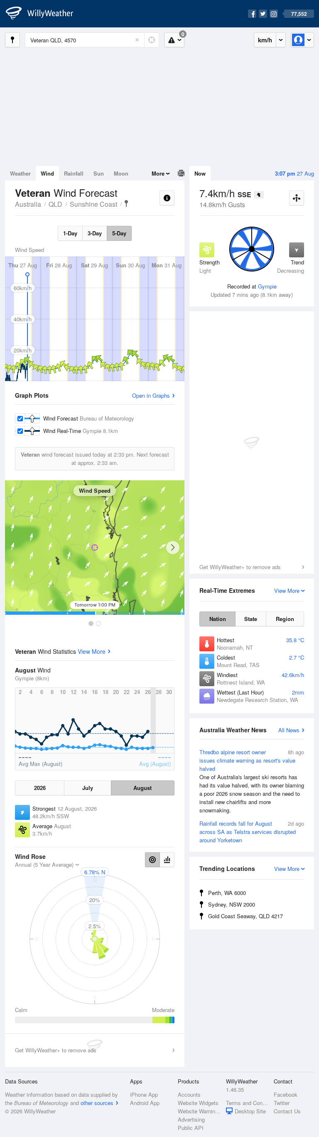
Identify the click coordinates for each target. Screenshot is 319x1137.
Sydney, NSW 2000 (231, 904)
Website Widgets (198, 1103)
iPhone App (144, 1094)
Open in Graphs (151, 395)
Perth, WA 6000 (227, 893)
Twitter (282, 1103)
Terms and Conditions (247, 1103)
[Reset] (137, 40)
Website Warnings (199, 1111)
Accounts (189, 1094)
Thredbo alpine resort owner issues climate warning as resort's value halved (251, 781)
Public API (191, 1128)
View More (92, 651)
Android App (145, 1103)
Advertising (191, 1119)
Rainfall (73, 173)
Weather (20, 173)
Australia (28, 204)
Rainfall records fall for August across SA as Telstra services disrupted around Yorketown (251, 831)
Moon (121, 173)
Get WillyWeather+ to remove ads (240, 567)
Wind (47, 173)
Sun (98, 173)
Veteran (126, 203)
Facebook (285, 1094)
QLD (55, 204)
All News (288, 730)
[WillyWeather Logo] (44, 13)
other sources (97, 1103)
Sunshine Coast (93, 204)
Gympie (267, 286)
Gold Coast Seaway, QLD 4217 (245, 916)
